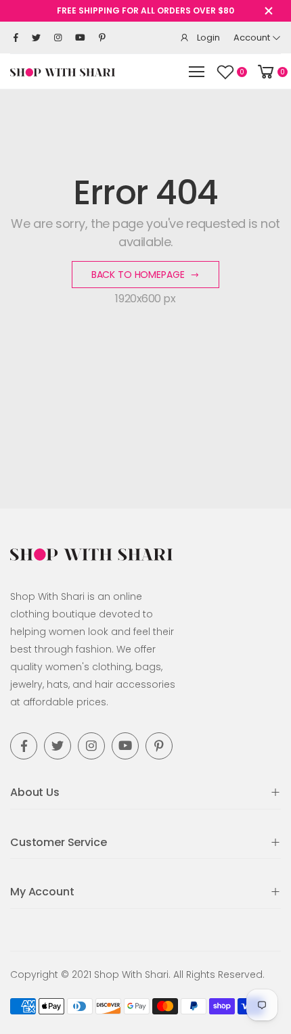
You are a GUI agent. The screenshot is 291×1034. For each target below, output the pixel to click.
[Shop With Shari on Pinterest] (102, 38)
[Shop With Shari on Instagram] (58, 38)
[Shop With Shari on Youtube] (80, 38)
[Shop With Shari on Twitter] (36, 38)
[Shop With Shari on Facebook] (16, 38)
